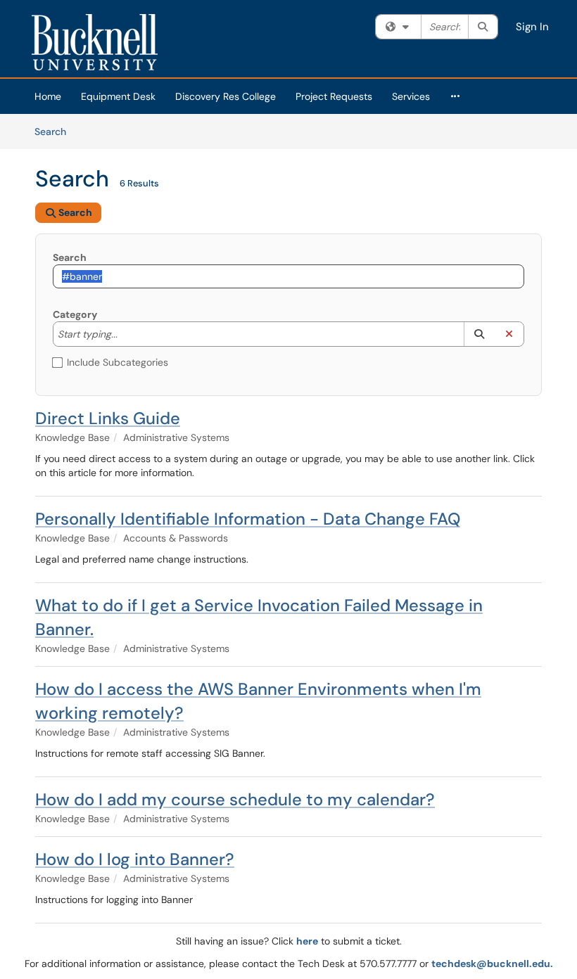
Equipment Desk (118, 96)
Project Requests (334, 96)
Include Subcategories (117, 362)
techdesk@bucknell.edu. (492, 963)
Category (75, 314)
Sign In (532, 27)
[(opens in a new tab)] (95, 42)
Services (411, 96)
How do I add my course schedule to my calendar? (235, 799)
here (307, 941)
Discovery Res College (225, 96)
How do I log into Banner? (134, 859)
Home (47, 96)
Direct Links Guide (107, 418)
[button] (479, 334)
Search (55, 131)
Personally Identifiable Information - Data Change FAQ (247, 519)
